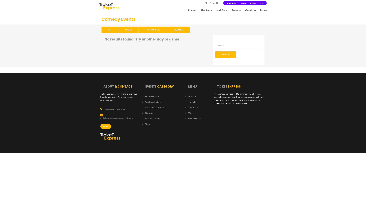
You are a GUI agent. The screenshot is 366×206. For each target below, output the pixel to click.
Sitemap (149, 113)
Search (226, 54)
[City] (217, 3)
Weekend (178, 29)
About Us (192, 96)
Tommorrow (153, 29)
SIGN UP (253, 3)
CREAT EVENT (232, 3)
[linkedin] (213, 3)
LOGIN (243, 3)
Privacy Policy (194, 118)
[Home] (109, 6)
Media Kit (192, 102)
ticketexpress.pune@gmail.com (118, 118)
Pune (262, 3)
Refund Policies (152, 96)
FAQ (190, 113)
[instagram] (210, 3)
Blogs (147, 124)
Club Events (206, 10)
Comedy (192, 10)
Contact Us (193, 107)
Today (128, 29)
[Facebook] (203, 3)
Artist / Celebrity (152, 118)
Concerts (236, 10)
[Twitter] (206, 3)
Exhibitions (221, 10)
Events (263, 10)
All (109, 29)
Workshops (250, 10)
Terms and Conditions (155, 107)
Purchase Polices (153, 102)
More (105, 126)
